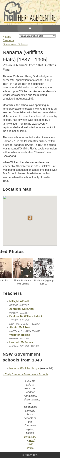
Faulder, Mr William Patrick (25, 316)
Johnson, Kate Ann (21, 308)
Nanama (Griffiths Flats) (23, 368)
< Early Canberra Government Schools (25, 374)
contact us (30, 436)
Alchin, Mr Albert (19, 327)
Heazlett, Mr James (21, 342)
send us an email (30, 444)
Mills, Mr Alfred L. (20, 301)
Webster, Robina (19, 334)
